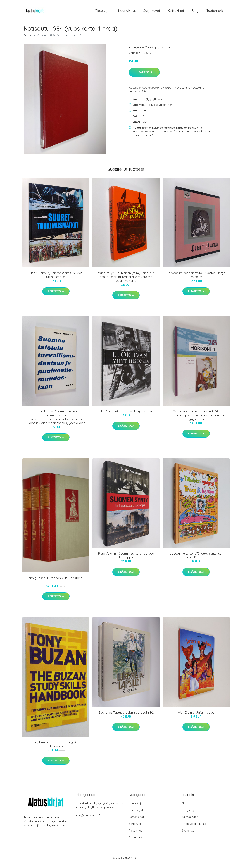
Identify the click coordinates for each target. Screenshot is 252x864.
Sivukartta (187, 830)
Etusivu (28, 35)
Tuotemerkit (215, 10)
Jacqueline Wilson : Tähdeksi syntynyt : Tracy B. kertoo (196, 555)
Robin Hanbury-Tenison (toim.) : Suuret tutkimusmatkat (56, 275)
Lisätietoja (144, 72)
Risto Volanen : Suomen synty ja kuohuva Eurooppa (126, 555)
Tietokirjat (103, 10)
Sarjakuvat (151, 10)
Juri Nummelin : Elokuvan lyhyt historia (126, 411)
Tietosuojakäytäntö (194, 823)
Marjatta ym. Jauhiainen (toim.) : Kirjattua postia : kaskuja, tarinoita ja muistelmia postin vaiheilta (126, 277)
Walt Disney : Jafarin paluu (196, 712)
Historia (165, 47)
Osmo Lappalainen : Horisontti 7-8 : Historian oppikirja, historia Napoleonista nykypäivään (196, 415)
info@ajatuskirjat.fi (88, 815)
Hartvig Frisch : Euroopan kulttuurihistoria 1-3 (55, 580)
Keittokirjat (176, 10)
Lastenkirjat (136, 817)
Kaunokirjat (127, 10)
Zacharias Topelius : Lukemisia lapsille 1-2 (126, 712)
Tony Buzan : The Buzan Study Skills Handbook (56, 744)
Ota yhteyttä (189, 810)
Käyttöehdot (189, 817)
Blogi (195, 10)
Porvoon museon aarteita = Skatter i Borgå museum (196, 275)
